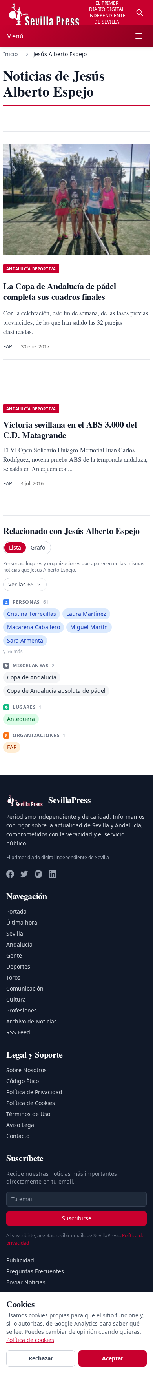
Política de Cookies (30, 1103)
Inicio (10, 54)
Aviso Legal (21, 1125)
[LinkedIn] (52, 874)
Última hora (21, 922)
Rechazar (41, 1358)
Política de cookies (30, 1340)
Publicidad (20, 1260)
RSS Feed (18, 1032)
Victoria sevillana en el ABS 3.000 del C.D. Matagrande (70, 430)
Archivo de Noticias (31, 1021)
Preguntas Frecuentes (35, 1271)
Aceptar (112, 1358)
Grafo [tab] (38, 547)
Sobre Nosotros (26, 1070)
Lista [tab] (15, 547)
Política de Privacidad (34, 1092)
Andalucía (19, 944)
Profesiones (21, 1010)
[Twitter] (24, 874)
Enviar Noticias (26, 1282)
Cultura (16, 999)
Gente (14, 955)
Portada (16, 911)
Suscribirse (76, 1218)
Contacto (17, 1136)
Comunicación (25, 988)
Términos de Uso (28, 1114)
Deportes (18, 966)
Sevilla (14, 933)
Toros (13, 977)
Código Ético (22, 1081)
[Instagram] (38, 874)
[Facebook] (10, 874)
